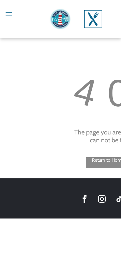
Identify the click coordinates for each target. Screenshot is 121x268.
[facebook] (84, 199)
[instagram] (102, 199)
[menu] (9, 14)
